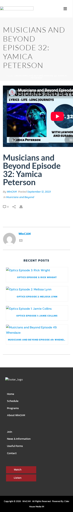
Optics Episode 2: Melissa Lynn (37, 296)
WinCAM (12, 192)
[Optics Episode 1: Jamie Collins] (37, 308)
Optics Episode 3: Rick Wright (37, 277)
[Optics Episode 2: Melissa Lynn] (37, 289)
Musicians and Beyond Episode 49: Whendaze (38, 339)
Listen (17, 478)
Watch (17, 470)
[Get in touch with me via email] (20, 241)
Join (9, 432)
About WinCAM (16, 415)
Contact (12, 453)
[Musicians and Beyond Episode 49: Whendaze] (37, 330)
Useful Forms (15, 446)
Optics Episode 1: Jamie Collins (37, 315)
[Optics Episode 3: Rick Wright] (37, 270)
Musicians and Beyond (20, 197)
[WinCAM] (16, 15)
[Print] (22, 206)
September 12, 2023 (39, 192)
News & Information (19, 439)
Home (9, 75)
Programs (13, 408)
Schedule (12, 401)
